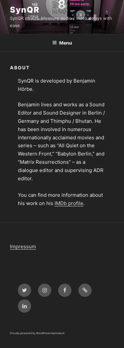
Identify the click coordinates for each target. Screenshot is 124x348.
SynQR (25, 10)
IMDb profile (69, 203)
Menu (65, 43)
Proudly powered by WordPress (30, 333)
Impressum (23, 246)
